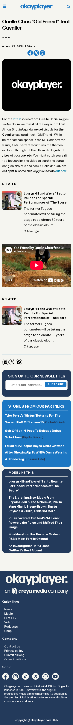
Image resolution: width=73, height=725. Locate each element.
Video (8, 622)
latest (17, 119)
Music (8, 614)
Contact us (12, 646)
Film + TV (10, 618)
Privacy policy (13, 651)
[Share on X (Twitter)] (36, 53)
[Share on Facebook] (30, 53)
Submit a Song (14, 655)
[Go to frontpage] (36, 7)
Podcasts (11, 627)
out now (60, 171)
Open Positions (15, 659)
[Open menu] (4, 7)
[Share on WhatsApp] (42, 53)
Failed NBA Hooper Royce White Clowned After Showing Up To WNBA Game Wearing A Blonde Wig (36, 452)
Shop (8, 631)
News (8, 609)
